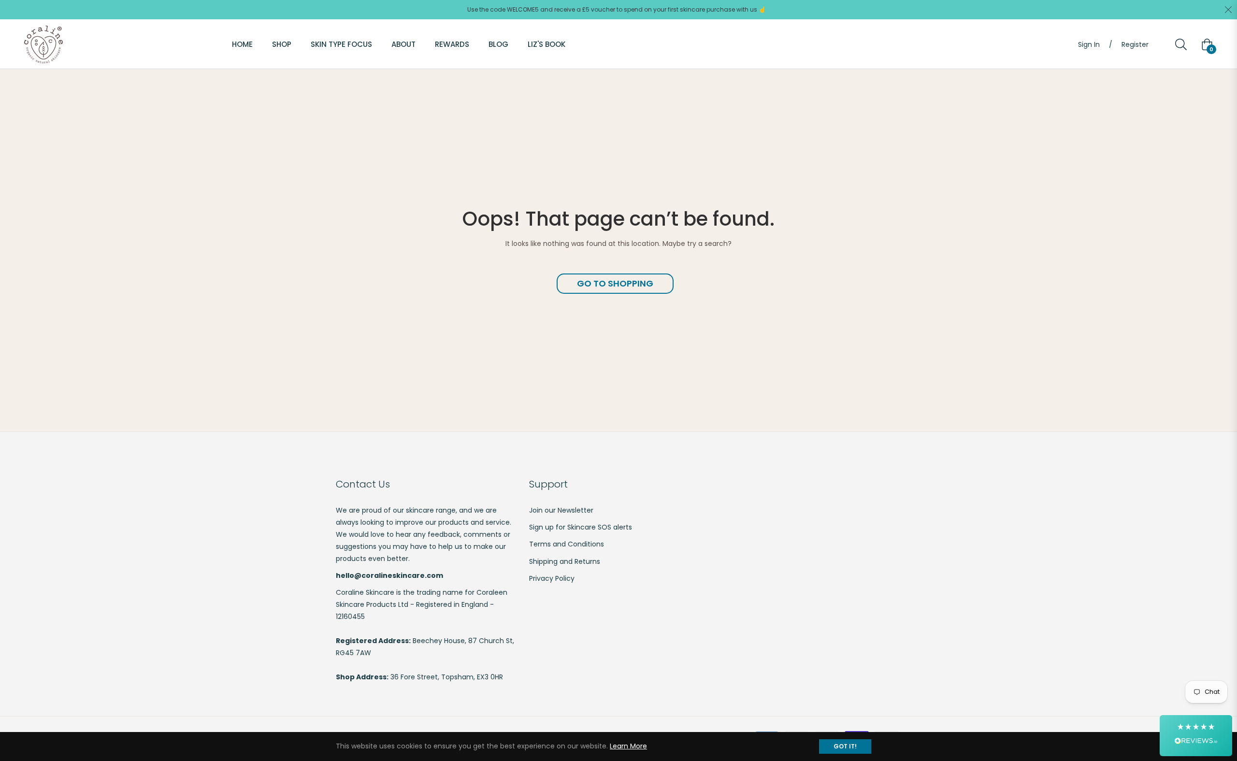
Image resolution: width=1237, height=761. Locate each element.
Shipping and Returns (564, 561)
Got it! (845, 746)
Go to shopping (615, 283)
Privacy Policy (552, 578)
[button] (1196, 735)
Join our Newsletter (561, 510)
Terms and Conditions (566, 544)
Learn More (628, 746)
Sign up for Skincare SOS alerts (580, 527)
